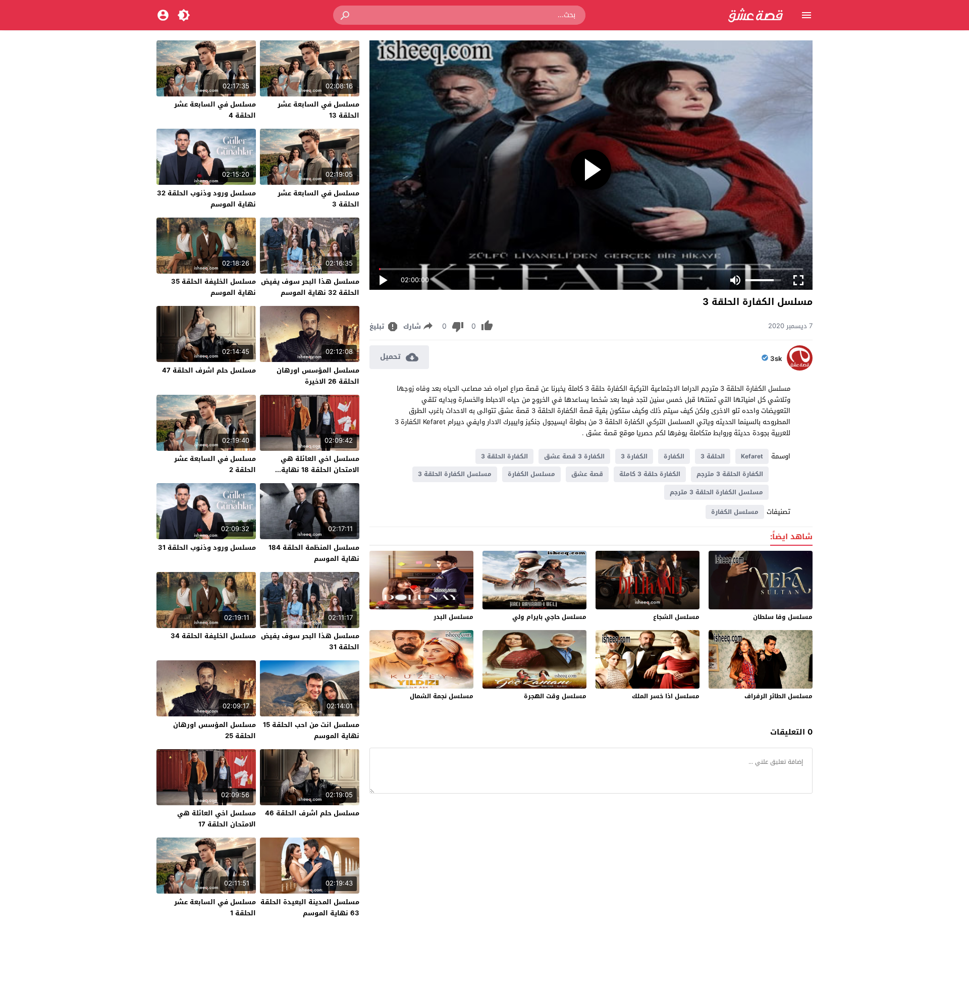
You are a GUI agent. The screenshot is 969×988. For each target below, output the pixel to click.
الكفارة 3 (634, 456)
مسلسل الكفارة (531, 474)
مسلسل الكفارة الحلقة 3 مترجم (716, 492)
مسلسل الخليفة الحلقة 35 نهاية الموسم (213, 287)
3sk (776, 359)
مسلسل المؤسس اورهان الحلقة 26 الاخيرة (318, 376)
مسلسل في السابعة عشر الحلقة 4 (215, 110)
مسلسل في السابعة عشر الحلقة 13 (318, 110)
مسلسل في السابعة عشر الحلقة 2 (215, 464)
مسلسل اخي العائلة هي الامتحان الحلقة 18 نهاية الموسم (320, 469)
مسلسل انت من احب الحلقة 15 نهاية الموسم (311, 730)
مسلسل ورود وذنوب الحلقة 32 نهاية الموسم (206, 199)
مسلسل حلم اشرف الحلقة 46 (312, 813)
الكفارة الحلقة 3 (504, 456)
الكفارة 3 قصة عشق (574, 456)
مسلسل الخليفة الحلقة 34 (213, 636)
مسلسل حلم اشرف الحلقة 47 (209, 370)
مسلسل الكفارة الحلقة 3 (455, 474)
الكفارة (674, 456)
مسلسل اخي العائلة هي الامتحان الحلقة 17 (216, 818)
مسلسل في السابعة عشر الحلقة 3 (318, 199)
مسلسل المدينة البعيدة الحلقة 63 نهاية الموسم (309, 907)
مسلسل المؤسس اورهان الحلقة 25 (214, 730)
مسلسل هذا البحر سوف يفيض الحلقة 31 (310, 641)
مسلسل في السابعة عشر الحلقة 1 (215, 907)
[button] (345, 15)
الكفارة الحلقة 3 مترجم (729, 474)
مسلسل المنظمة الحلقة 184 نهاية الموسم (313, 553)
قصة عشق (587, 474)
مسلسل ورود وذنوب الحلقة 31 (207, 547)
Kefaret (752, 456)
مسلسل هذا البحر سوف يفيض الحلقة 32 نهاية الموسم (310, 287)
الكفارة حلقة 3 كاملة (649, 474)
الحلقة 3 (713, 456)
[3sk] (800, 368)
